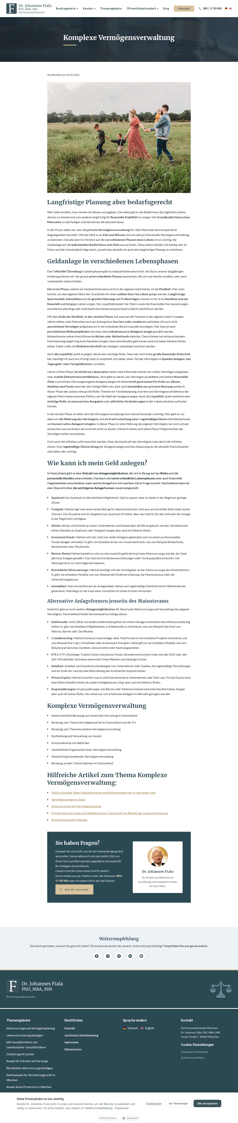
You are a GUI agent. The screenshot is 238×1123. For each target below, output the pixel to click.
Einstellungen (154, 1103)
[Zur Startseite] (29, 9)
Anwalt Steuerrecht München (69, 819)
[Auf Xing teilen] (119, 956)
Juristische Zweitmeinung (81, 1035)
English (149, 1028)
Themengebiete (111, 8)
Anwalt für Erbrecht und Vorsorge (27, 1061)
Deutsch (133, 1028)
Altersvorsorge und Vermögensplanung (76, 806)
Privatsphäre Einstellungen (194, 1052)
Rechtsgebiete (66, 8)
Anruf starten (77, 889)
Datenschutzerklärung (98, 1108)
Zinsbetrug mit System (20, 1054)
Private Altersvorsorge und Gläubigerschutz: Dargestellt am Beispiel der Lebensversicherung (109, 813)
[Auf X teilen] (108, 956)
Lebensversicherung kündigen (24, 1035)
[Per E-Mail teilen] (141, 956)
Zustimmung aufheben (192, 1057)
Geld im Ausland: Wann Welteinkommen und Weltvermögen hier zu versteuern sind (103, 792)
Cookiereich (132, 1118)
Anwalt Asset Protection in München (29, 1087)
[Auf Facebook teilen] (97, 956)
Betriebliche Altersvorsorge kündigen (29, 1068)
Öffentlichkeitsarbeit (141, 8)
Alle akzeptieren (207, 1103)
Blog (166, 8)
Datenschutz (73, 1049)
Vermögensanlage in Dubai (68, 799)
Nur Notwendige (178, 1103)
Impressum (71, 1042)
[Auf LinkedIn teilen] (130, 956)
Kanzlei (88, 8)
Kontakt (183, 8)
